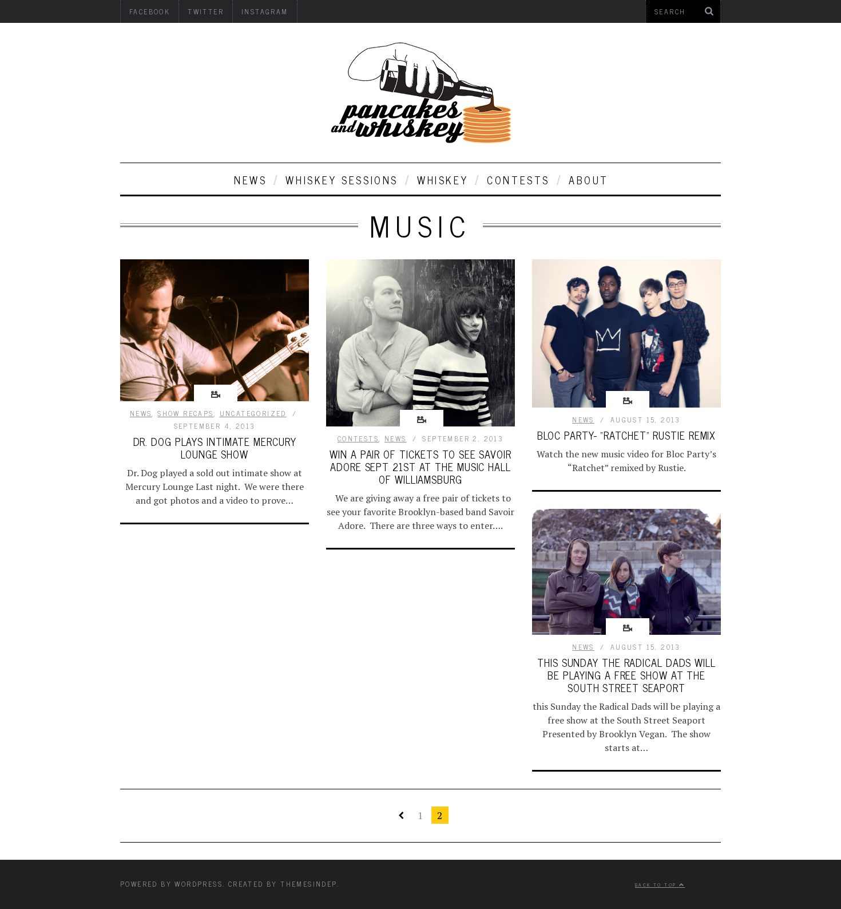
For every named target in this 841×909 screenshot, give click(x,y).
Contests (518, 179)
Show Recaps (185, 413)
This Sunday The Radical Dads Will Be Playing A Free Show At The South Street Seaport (626, 675)
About (589, 179)
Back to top (657, 884)
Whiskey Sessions (341, 179)
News (250, 179)
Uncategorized (253, 413)
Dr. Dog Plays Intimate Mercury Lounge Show (214, 448)
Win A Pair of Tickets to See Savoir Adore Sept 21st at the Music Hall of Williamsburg (420, 466)
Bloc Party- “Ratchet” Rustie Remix (626, 435)
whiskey (442, 179)
